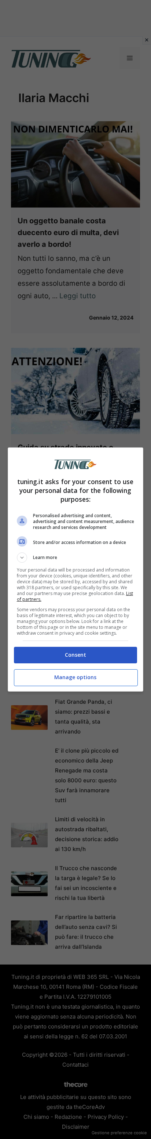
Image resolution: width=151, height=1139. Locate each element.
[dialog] (76, 569)
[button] (76, 557)
